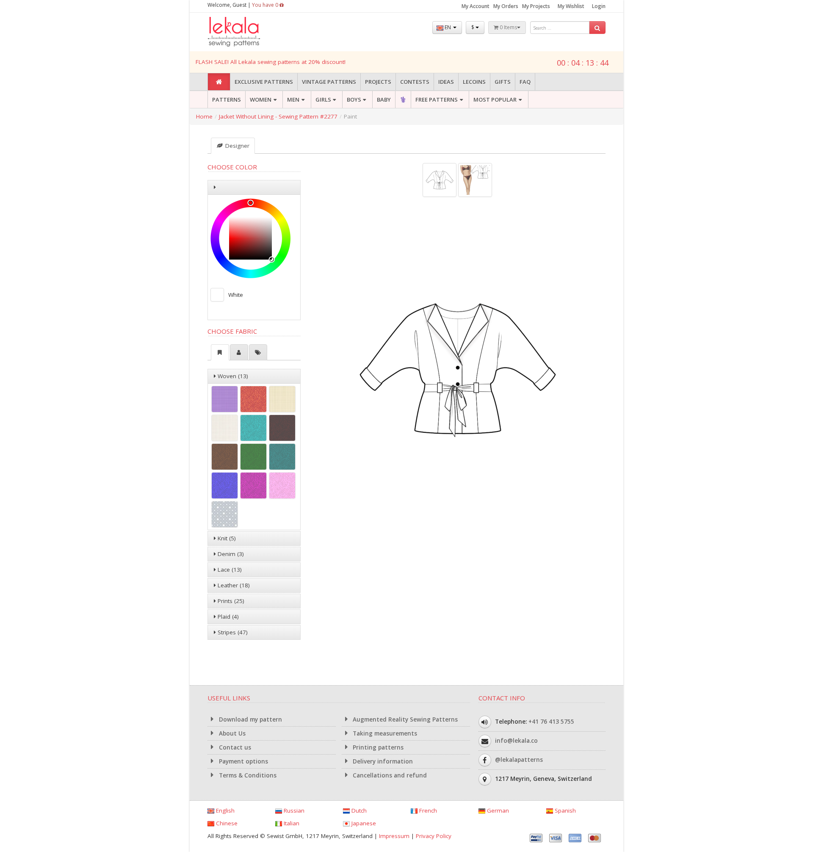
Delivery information (382, 761)
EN (447, 27)
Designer (236, 145)
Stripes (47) (232, 632)
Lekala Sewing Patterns (249, 32)
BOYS (354, 99)
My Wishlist (571, 6)
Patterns (226, 99)
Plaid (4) (227, 616)
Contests (414, 82)
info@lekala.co (516, 740)
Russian (293, 810)
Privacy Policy (433, 836)
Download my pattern (249, 719)
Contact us (234, 747)
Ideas (446, 82)
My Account (475, 6)
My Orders (505, 6)
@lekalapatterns (519, 759)
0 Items (507, 27)
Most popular (495, 99)
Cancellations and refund (389, 775)
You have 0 (265, 4)
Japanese (363, 823)
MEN (293, 99)
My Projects (536, 6)
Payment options (242, 761)
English (224, 810)
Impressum (394, 836)
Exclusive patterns (264, 82)
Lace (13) (229, 569)
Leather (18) (233, 585)
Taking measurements (384, 733)
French (427, 810)
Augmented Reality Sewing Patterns (404, 719)
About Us (231, 733)
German (497, 810)
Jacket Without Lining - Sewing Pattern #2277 (278, 116)
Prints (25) (230, 601)
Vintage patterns (329, 82)
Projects (378, 82)
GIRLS (323, 99)
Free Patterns (436, 99)
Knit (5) (226, 538)
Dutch (358, 810)
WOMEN (260, 99)
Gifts (503, 82)
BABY (384, 99)
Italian (290, 823)
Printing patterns (377, 747)
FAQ (525, 82)
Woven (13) (232, 376)
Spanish (564, 810)
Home (204, 116)
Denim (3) (230, 554)
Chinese (226, 823)
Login (599, 6)
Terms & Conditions (247, 775)
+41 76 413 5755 (551, 721)
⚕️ (403, 99)
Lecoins (474, 82)
